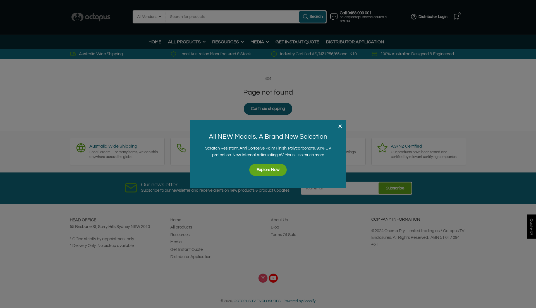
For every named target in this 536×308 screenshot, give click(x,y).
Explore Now (268, 170)
